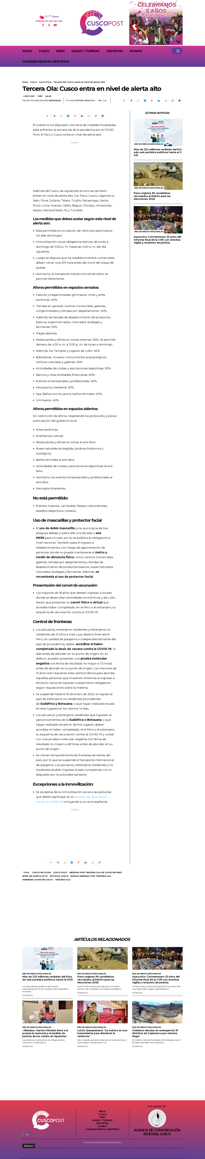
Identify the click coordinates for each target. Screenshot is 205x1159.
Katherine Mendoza (83, 100)
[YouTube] (55, 25)
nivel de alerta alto (35, 876)
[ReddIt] (166, 101)
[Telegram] (145, 101)
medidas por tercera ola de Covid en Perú (95, 872)
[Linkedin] (159, 101)
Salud (48, 96)
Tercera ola (62, 879)
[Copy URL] (172, 101)
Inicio (25, 82)
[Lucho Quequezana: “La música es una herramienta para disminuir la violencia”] (102, 1012)
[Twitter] (49, 25)
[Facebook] (43, 25)
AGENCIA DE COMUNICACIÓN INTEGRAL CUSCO (157, 1132)
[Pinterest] (152, 101)
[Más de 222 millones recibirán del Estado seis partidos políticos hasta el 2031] (158, 132)
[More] (179, 101)
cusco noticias (41, 872)
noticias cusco (59, 876)
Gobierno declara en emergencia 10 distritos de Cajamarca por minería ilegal (155, 1033)
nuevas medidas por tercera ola (91, 876)
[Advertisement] (75, 165)
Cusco (33, 82)
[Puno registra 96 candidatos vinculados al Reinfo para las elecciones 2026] (158, 176)
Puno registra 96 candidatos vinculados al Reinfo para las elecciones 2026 (152, 196)
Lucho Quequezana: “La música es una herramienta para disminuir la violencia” (102, 1033)
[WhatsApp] (138, 101)
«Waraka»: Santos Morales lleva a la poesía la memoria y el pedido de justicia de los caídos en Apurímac (45, 1033)
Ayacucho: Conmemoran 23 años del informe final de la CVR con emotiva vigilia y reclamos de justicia (157, 239)
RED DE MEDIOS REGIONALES (148, 144)
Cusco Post (45, 82)
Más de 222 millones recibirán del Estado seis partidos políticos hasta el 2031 (158, 152)
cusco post (60, 872)
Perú (40, 96)
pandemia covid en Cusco (37, 879)
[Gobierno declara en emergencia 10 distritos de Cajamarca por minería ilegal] (157, 1012)
